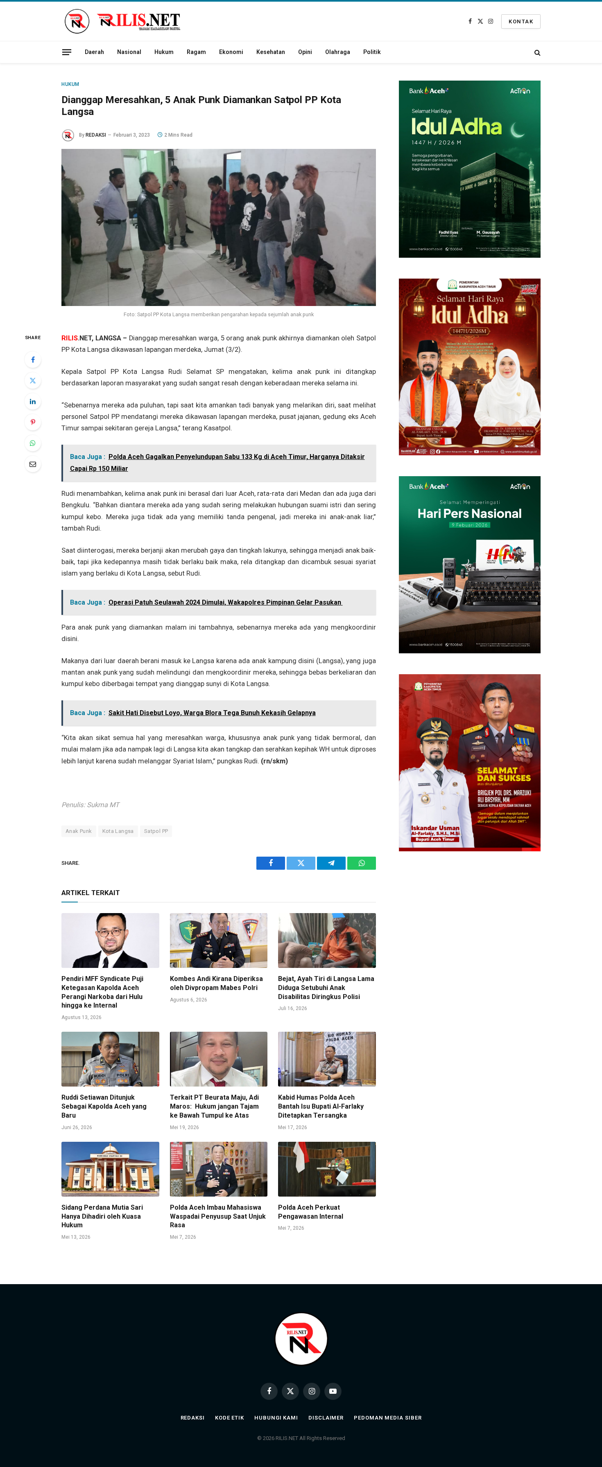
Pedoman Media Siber (387, 1418)
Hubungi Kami (276, 1418)
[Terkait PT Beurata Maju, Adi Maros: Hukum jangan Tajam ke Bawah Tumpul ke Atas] (219, 1059)
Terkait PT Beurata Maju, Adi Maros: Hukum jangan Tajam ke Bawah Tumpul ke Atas (214, 1106)
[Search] (537, 52)
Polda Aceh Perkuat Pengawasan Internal (310, 1212)
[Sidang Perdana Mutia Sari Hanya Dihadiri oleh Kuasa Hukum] (110, 1169)
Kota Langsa (118, 831)
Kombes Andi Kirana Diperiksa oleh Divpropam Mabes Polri (216, 983)
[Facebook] (33, 359)
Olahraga (337, 52)
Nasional (129, 52)
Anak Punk (79, 831)
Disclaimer (326, 1418)
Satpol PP (156, 831)
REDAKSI (96, 135)
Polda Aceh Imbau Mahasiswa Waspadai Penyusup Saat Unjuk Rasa (218, 1216)
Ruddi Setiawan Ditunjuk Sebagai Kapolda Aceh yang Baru (104, 1106)
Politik (372, 52)
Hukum (164, 52)
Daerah (94, 52)
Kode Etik (229, 1418)
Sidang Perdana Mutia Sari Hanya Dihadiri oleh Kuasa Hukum (102, 1216)
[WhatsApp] (33, 443)
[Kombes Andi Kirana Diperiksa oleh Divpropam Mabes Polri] (219, 940)
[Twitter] (33, 380)
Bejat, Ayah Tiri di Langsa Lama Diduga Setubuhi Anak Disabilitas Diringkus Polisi (326, 988)
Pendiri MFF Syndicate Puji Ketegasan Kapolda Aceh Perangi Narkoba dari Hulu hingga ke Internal (102, 992)
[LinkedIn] (33, 401)
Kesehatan (270, 52)
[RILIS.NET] (122, 21)
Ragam (196, 52)
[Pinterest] (33, 422)
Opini (305, 52)
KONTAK (521, 21)
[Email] (33, 464)
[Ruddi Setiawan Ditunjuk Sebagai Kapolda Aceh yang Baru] (110, 1059)
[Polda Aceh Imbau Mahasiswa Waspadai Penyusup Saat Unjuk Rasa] (219, 1169)
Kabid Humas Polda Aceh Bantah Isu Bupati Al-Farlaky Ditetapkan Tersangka (321, 1106)
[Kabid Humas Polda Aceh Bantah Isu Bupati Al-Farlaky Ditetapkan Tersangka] (327, 1059)
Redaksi (193, 1418)
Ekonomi (231, 52)
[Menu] (66, 52)
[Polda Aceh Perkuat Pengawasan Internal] (327, 1169)
